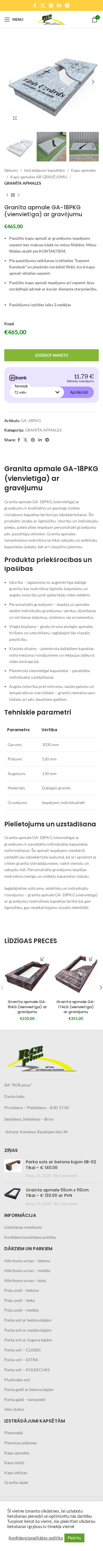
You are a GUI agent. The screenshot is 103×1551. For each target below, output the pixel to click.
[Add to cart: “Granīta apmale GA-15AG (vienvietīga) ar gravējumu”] (42, 959)
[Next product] (18, 195)
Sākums (11, 170)
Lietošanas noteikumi (23, 1227)
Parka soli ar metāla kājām (28, 1330)
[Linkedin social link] (59, 5)
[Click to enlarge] (15, 118)
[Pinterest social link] (51, 5)
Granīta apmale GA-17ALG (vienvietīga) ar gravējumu (75, 1006)
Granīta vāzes (16, 1482)
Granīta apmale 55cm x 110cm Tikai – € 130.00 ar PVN (57, 1193)
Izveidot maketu (51, 355)
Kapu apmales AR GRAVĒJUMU (38, 176)
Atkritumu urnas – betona (27, 1260)
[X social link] (42, 5)
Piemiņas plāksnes (20, 1442)
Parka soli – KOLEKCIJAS (26, 1369)
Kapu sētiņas (15, 1472)
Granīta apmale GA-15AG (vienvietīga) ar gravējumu (27, 1006)
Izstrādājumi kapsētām (44, 170)
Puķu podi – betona (21, 1290)
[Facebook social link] (35, 5)
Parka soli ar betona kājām (28, 1320)
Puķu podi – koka (19, 1300)
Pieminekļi (13, 1432)
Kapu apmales (83, 170)
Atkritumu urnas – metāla (27, 1270)
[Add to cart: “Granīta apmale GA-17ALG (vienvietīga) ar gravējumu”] (91, 959)
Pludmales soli (17, 1379)
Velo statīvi (14, 1409)
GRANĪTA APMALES (22, 183)
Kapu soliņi (14, 1462)
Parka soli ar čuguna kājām (28, 1339)
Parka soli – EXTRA (21, 1359)
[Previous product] (7, 195)
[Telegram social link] (67, 5)
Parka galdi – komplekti (25, 1399)
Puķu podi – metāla (21, 1310)
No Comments (66, 1176)
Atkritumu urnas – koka (25, 1280)
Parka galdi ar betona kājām (29, 1389)
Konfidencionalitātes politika (30, 1237)
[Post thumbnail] (12, 1169)
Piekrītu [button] (74, 1538)
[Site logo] (51, 19)
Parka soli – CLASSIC (22, 1349)
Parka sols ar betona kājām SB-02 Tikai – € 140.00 (61, 1164)
